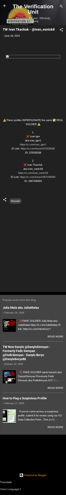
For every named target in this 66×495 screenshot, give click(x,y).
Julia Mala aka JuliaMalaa (21, 307)
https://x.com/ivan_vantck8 (33, 172)
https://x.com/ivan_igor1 (33, 144)
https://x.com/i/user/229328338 (38, 148)
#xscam (15, 200)
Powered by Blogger (35, 475)
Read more (55, 336)
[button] (61, 30)
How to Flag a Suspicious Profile (25, 398)
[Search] (61, 7)
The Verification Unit (33, 9)
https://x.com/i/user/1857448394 (37, 176)
